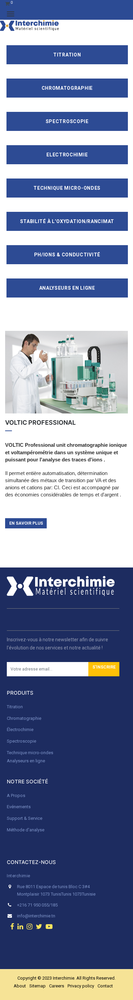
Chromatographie (67, 88)
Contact (105, 985)
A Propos (16, 795)
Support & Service (24, 818)
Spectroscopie (67, 121)
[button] (103, 669)
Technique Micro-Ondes (67, 188)
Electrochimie (67, 154)
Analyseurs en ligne (67, 288)
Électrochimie (20, 729)
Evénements (19, 806)
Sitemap (37, 985)
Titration (67, 54)
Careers (56, 985)
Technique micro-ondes (30, 752)
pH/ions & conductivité (67, 254)
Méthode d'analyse (25, 829)
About (20, 985)
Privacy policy (81, 985)
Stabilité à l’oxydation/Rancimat (67, 221)
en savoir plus (26, 523)
